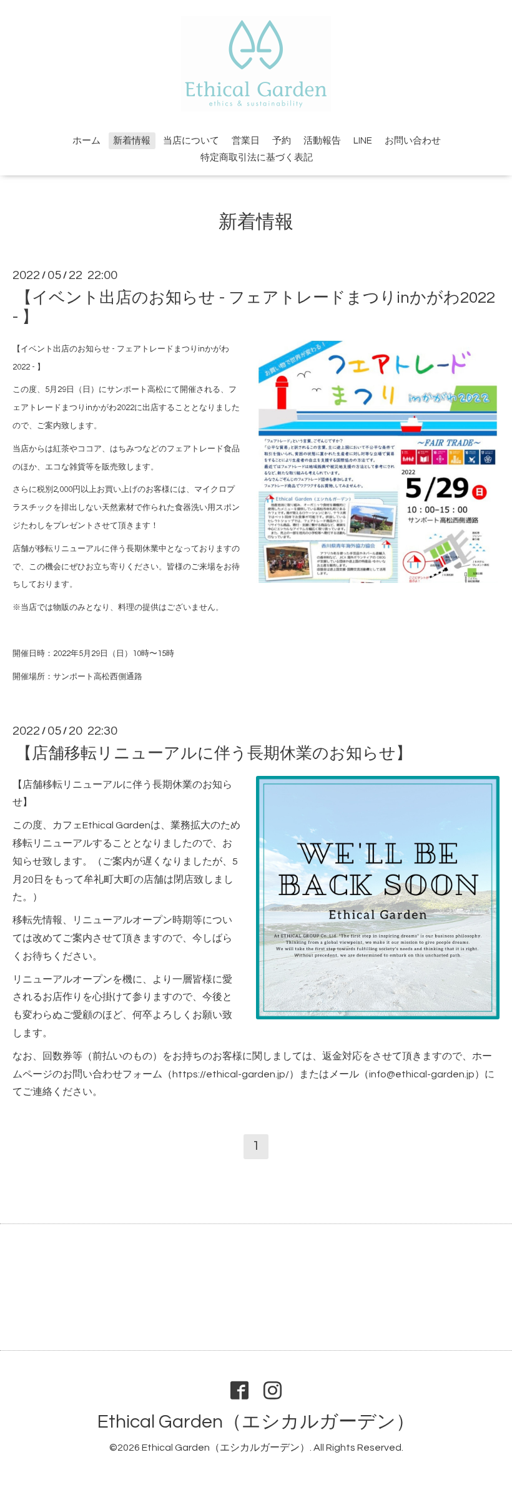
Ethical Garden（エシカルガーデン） (256, 1421)
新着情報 (131, 140)
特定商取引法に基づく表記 (256, 157)
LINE (362, 140)
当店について (191, 140)
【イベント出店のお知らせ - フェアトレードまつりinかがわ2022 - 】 (253, 307)
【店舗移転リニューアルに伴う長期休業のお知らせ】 (214, 753)
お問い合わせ (413, 140)
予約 (281, 140)
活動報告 (322, 140)
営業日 (246, 140)
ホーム (86, 140)
